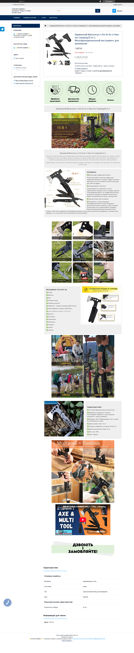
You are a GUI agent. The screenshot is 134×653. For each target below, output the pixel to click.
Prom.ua (75, 635)
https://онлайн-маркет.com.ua (24, 80)
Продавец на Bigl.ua (67, 637)
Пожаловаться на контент (79, 638)
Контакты (53, 17)
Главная (16, 17)
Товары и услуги (29, 17)
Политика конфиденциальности (96, 638)
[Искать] (97, 11)
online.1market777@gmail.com (24, 83)
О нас (44, 17)
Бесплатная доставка (81, 63)
